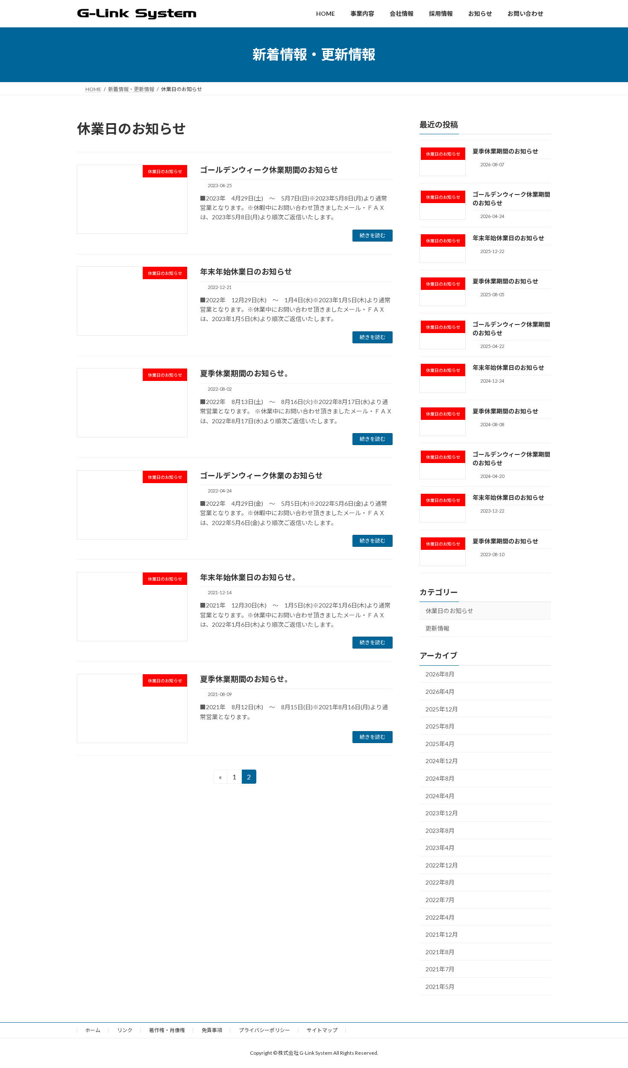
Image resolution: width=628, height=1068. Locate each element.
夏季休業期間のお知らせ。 (246, 373)
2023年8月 (440, 830)
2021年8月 (440, 951)
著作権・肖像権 (167, 1030)
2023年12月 (442, 813)
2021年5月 (440, 986)
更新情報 (437, 627)
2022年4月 (440, 916)
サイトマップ (322, 1030)
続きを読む (372, 235)
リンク (124, 1030)
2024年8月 (440, 778)
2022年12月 (442, 864)
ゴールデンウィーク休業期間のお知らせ (269, 169)
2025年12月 (442, 708)
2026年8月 (440, 674)
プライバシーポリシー (264, 1030)
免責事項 (212, 1030)
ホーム (92, 1030)
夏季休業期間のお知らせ (505, 151)
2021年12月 (442, 934)
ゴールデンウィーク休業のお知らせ (261, 475)
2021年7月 (440, 969)
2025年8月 (440, 726)
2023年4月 (440, 847)
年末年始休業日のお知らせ (246, 271)
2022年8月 (440, 882)
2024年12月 (442, 760)
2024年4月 (440, 795)
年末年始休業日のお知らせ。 (250, 577)
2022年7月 (440, 899)
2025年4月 (440, 743)
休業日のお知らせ (449, 610)
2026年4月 (440, 691)
